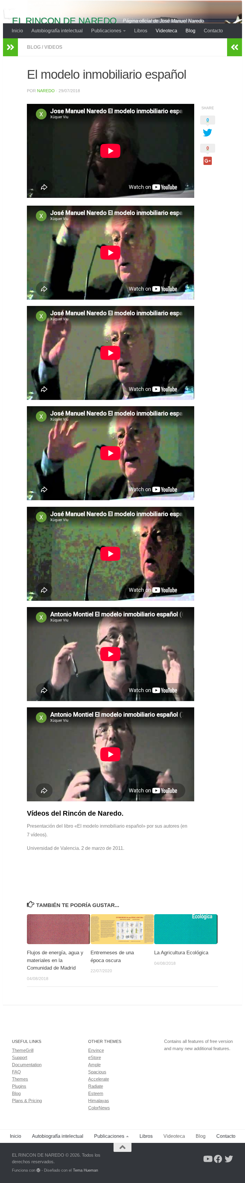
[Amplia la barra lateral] (10, 47)
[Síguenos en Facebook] (218, 1159)
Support (19, 1057)
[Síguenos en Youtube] (207, 1159)
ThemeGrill (22, 1050)
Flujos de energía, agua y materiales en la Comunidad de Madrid (55, 960)
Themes (20, 1079)
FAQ (16, 1071)
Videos (53, 47)
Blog (190, 30)
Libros (140, 30)
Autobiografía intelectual (57, 30)
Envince (96, 1050)
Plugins (19, 1086)
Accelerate (98, 1079)
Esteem (95, 1093)
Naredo (46, 90)
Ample (94, 1064)
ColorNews (99, 1107)
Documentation (27, 1064)
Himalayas (98, 1100)
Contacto (213, 30)
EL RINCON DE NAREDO (64, 21)
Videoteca (166, 30)
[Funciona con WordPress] (38, 1170)
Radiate (95, 1086)
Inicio (17, 30)
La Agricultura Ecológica (181, 953)
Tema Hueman (85, 1170)
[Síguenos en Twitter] (229, 1159)
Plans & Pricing (27, 1100)
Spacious (97, 1071)
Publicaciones (106, 30)
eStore (94, 1057)
